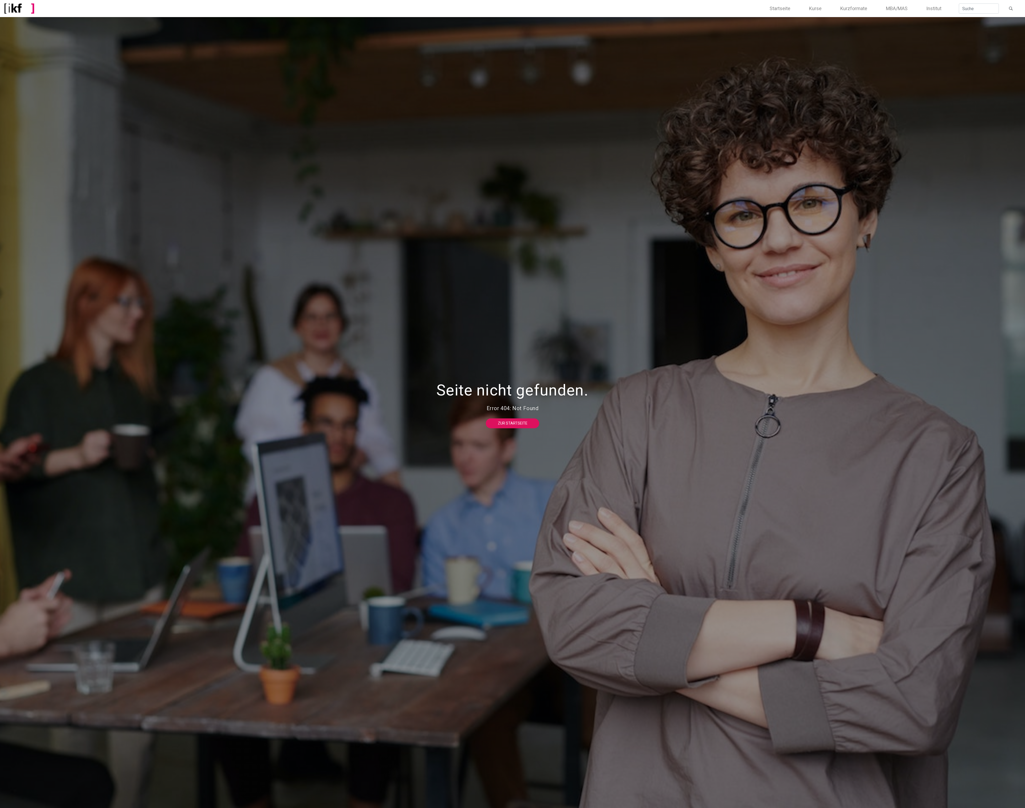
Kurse (815, 8)
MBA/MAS (897, 8)
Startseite (780, 8)
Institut (933, 8)
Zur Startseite (512, 423)
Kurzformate (853, 8)
